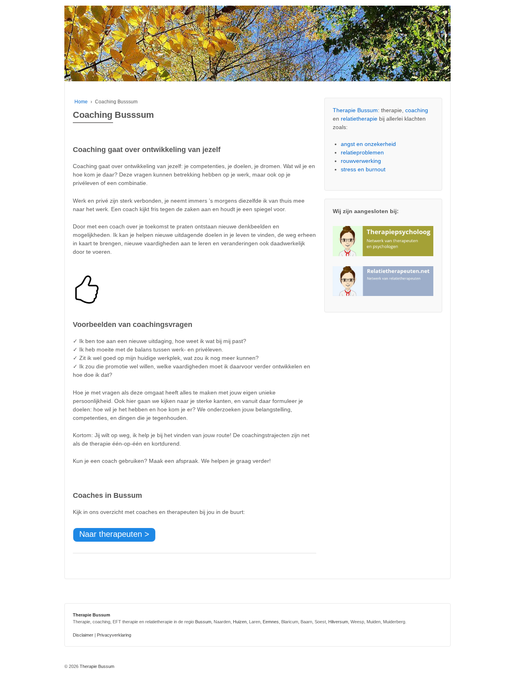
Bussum (203, 621)
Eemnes (271, 621)
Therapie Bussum (355, 110)
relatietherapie (359, 118)
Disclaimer (83, 635)
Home (81, 102)
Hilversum (338, 621)
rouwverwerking (361, 161)
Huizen (240, 621)
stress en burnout (363, 169)
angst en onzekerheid (368, 144)
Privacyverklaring (114, 635)
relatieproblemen (362, 152)
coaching (416, 110)
